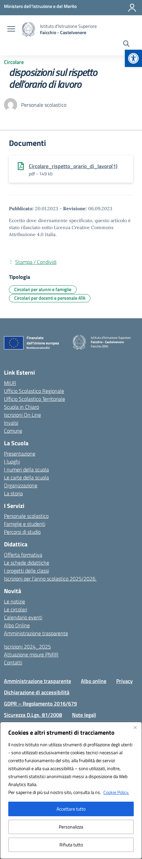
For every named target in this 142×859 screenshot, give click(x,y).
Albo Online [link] (17, 625)
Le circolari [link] (15, 609)
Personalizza (71, 826)
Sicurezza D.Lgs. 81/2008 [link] (33, 715)
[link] (133, 58)
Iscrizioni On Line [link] (22, 415)
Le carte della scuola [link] (26, 477)
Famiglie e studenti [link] (24, 524)
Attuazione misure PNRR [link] (31, 654)
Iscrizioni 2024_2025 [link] (27, 646)
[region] (71, 790)
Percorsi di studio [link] (22, 532)
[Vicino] (135, 727)
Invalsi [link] (11, 423)
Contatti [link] (13, 662)
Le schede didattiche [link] (26, 563)
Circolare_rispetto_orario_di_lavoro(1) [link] (73, 166)
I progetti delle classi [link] (26, 571)
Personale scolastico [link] (26, 516)
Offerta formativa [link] (23, 555)
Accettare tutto (71, 808)
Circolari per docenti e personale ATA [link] (49, 297)
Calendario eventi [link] (23, 617)
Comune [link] (13, 431)
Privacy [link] (124, 681)
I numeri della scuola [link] (26, 469)
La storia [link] (13, 493)
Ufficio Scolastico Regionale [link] (34, 391)
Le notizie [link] (14, 601)
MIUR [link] (10, 383)
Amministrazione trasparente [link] (36, 633)
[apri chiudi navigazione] (11, 29)
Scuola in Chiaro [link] (21, 407)
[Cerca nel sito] (126, 44)
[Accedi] (132, 7)
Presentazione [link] (19, 454)
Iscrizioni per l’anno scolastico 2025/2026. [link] (50, 579)
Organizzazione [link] (20, 485)
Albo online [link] (93, 681)
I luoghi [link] (12, 461)
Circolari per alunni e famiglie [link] (42, 289)
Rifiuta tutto (71, 844)
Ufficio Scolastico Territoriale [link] (34, 399)
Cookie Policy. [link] (116, 792)
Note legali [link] (84, 715)
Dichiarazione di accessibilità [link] (36, 692)
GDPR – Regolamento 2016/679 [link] (40, 703)
